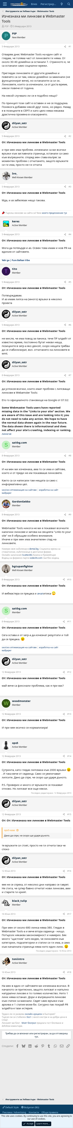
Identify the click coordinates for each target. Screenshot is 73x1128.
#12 (69, 672)
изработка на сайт (48, 489)
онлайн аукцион (33, 1014)
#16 (69, 870)
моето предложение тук (54, 212)
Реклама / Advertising (14, 1112)
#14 (69, 756)
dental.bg (33, 548)
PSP (7, 26)
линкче (6, 434)
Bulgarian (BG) (31, 1107)
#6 (70, 324)
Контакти (34, 1112)
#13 (69, 714)
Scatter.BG (27, 554)
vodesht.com (36, 557)
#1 (70, 46)
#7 (70, 375)
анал (40, 593)
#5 (70, 282)
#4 (70, 234)
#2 (70, 136)
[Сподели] (65, 47)
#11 (69, 621)
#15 (69, 814)
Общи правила (49, 1112)
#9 (70, 514)
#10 (69, 579)
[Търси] (68, 4)
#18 (69, 972)
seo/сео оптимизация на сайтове (19, 489)
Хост (29, 1017)
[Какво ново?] (61, 4)
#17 (69, 914)
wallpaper (7, 492)
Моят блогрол (29, 1022)
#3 (70, 186)
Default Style (12, 1107)
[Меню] (5, 4)
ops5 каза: (9, 830)
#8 (70, 455)
